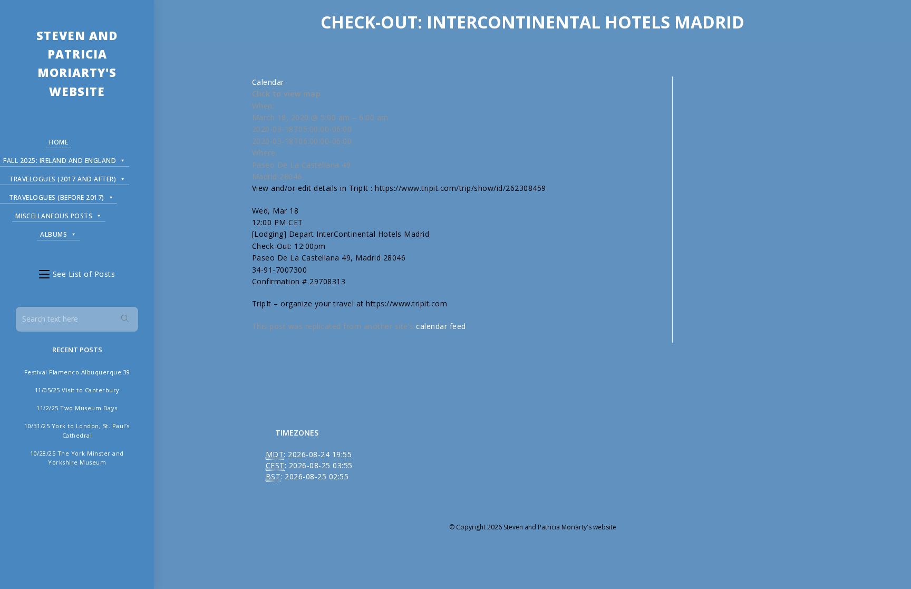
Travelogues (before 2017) (56, 197)
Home (58, 142)
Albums (53, 234)
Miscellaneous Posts (54, 215)
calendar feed (441, 326)
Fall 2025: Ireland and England (59, 160)
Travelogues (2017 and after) (62, 179)
